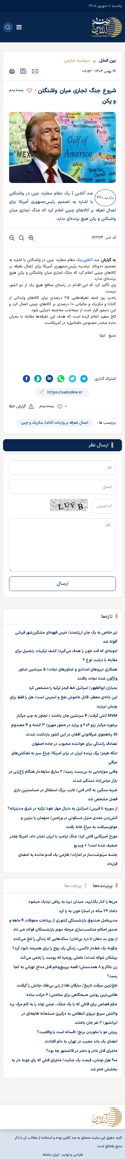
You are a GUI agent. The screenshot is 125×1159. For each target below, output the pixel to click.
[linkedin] (49, 379)
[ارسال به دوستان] (35, 71)
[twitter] (72, 379)
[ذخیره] (23, 71)
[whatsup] (61, 379)
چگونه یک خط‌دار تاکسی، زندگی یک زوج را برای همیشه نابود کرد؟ (64, 948)
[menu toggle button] (19, 27)
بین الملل (107, 60)
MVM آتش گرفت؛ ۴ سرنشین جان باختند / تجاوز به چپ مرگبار (66, 716)
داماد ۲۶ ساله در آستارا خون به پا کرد (88, 911)
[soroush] (38, 379)
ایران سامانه (50, 1154)
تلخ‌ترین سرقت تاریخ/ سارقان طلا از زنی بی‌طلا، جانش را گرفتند (67, 986)
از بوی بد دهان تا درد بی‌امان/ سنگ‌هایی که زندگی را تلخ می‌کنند (65, 939)
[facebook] (26, 379)
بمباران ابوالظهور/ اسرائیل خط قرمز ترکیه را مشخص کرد (73, 688)
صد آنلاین (91, 260)
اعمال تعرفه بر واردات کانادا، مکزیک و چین (54, 423)
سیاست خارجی (77, 60)
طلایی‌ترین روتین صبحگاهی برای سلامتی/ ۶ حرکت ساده (71, 995)
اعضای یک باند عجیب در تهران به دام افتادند (81, 1042)
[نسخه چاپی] (12, 71)
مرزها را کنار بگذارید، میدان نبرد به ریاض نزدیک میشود (73, 902)
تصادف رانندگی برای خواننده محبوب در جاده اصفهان (74, 744)
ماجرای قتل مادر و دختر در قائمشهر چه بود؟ (81, 1051)
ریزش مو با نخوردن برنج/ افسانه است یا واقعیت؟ (77, 1032)
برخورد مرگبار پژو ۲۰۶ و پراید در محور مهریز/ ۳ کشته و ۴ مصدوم (64, 725)
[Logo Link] (107, 27)
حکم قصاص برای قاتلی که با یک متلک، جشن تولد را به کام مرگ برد (63, 1004)
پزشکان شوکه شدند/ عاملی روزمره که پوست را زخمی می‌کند (68, 958)
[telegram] (84, 379)
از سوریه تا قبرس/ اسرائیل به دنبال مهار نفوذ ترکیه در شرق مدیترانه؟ (62, 809)
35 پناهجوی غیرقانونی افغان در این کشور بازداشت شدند (71, 735)
